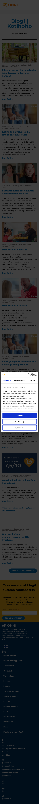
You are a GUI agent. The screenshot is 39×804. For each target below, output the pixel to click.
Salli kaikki (19, 416)
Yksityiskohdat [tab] (19, 380)
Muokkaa (18, 422)
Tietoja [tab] (32, 380)
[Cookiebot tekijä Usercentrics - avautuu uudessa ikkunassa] (28, 374)
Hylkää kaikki (19, 428)
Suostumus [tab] (6, 380)
